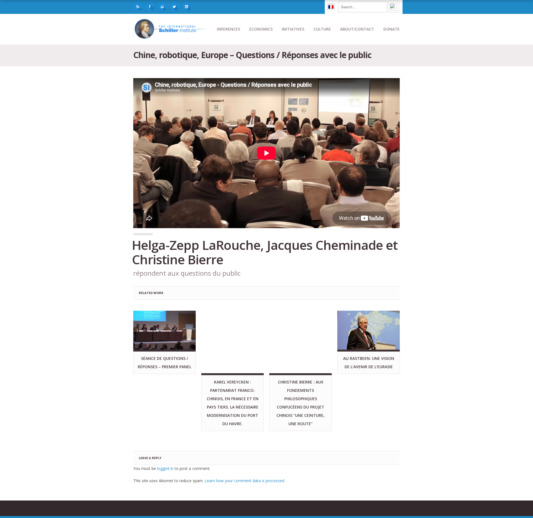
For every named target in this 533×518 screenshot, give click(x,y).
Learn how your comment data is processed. (245, 480)
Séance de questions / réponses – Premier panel (164, 362)
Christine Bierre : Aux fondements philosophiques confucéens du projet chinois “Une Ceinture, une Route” (300, 402)
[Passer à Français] (331, 6)
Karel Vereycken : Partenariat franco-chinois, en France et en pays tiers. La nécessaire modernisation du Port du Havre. (232, 402)
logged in (165, 468)
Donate (391, 29)
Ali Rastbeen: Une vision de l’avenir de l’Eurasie (368, 362)
